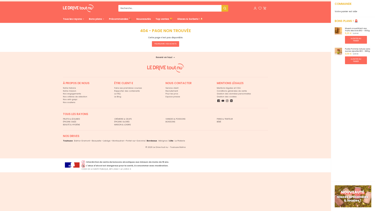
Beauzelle (96, 140)
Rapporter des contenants (127, 91)
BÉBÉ (219, 121)
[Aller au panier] (265, 8)
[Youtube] (223, 100)
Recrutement (172, 91)
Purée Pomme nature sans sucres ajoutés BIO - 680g (357, 50)
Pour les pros (172, 93)
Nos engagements (72, 93)
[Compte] (255, 8)
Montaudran (118, 140)
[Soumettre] (224, 8)
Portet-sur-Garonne (135, 140)
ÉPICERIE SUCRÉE (122, 121)
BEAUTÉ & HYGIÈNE (71, 124)
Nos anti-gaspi (70, 99)
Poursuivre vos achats (166, 44)
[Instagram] (227, 100)
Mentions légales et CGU (229, 88)
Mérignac (163, 140)
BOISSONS (170, 121)
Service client (172, 88)
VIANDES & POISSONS (175, 119)
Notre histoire (69, 88)
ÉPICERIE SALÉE (69, 121)
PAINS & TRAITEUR (225, 119)
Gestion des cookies (227, 96)
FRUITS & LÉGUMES (71, 119)
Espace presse (173, 96)
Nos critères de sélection (75, 96)
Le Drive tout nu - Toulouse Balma (169, 147)
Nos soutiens (69, 102)
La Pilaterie (180, 140)
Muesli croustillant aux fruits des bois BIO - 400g (357, 29)
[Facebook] (218, 100)
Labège (106, 140)
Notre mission (69, 91)
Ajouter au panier (356, 39)
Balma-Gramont (82, 140)
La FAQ (117, 93)
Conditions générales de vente (232, 91)
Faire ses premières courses (128, 88)
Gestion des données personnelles (234, 93)
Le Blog (117, 96)
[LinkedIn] (231, 100)
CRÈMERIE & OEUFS (123, 119)
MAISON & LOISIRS (122, 124)
